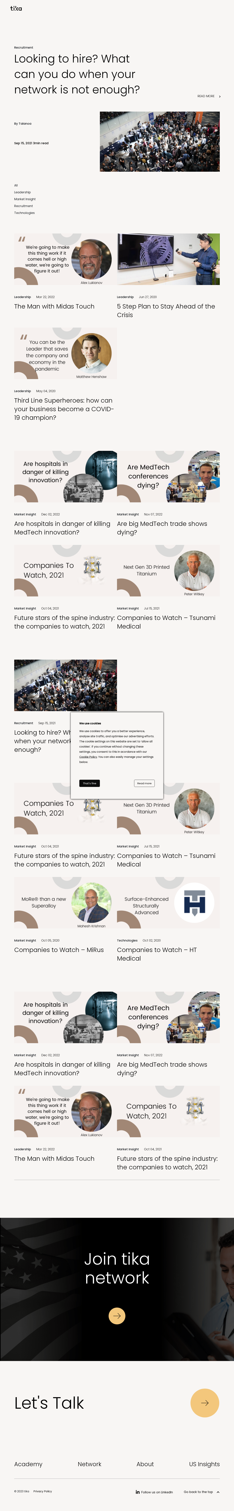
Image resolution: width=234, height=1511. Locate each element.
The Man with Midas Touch (54, 306)
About (145, 1464)
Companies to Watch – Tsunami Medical (166, 622)
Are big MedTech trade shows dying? (162, 528)
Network (89, 1464)
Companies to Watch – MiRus (59, 949)
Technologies (24, 213)
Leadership (22, 192)
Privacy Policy (42, 1491)
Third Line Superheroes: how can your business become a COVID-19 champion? (64, 409)
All (16, 185)
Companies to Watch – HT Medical (157, 954)
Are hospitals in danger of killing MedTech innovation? (62, 528)
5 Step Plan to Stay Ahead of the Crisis (166, 310)
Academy (28, 1464)
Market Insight (25, 199)
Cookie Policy (88, 757)
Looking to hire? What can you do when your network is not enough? (77, 74)
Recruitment (23, 206)
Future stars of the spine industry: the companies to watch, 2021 (64, 622)
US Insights (204, 1464)
